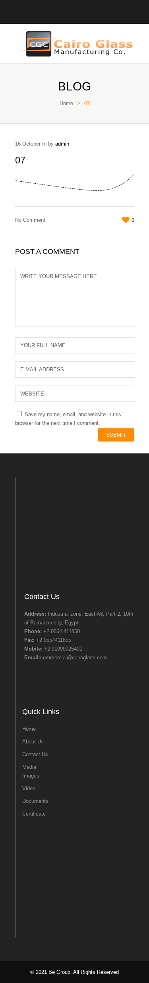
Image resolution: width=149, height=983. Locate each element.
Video (28, 788)
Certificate (34, 814)
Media (29, 767)
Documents (35, 801)
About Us (33, 742)
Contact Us (35, 754)
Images (30, 776)
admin (62, 144)
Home (66, 103)
